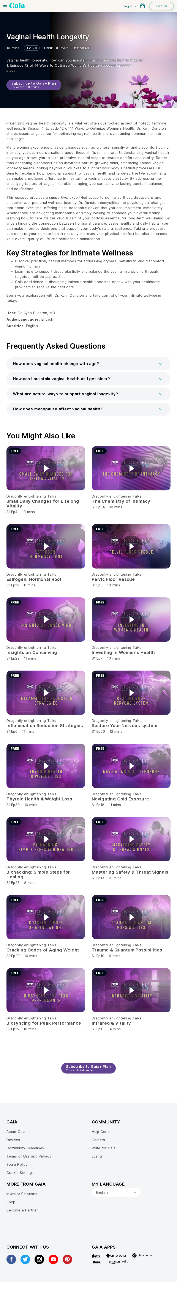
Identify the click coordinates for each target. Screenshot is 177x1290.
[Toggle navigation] (5, 5)
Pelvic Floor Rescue (113, 579)
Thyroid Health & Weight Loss (39, 799)
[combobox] (116, 1192)
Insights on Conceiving (31, 652)
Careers (98, 1140)
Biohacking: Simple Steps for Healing (38, 874)
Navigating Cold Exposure (120, 799)
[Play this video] (46, 468)
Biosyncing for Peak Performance (43, 1023)
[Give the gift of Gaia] (142, 5)
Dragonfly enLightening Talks (31, 496)
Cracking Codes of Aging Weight (42, 950)
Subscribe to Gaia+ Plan (33, 85)
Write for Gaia (104, 1148)
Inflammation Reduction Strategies (44, 725)
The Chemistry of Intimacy (121, 501)
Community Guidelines (25, 1148)
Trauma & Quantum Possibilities (127, 950)
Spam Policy (17, 1164)
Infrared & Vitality (111, 1023)
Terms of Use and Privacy (28, 1156)
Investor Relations (21, 1194)
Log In (161, 6)
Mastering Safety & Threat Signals (130, 872)
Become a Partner (22, 1210)
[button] (88, 364)
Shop (10, 1202)
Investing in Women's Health (123, 652)
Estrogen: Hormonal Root (34, 579)
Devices (13, 1140)
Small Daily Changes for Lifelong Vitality (42, 504)
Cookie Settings (20, 1172)
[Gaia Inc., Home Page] (17, 5)
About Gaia (15, 1131)
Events (97, 1156)
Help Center (102, 1131)
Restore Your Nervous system (124, 725)
